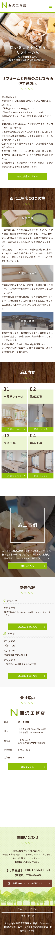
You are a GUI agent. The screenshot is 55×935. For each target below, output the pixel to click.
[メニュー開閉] (50, 6)
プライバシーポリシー (27, 909)
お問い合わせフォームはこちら (27, 883)
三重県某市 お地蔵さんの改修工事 (20, 664)
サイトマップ (27, 915)
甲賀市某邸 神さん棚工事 (16, 654)
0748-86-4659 (36, 732)
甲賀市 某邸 (10, 645)
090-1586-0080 (38, 729)
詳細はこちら (27, 565)
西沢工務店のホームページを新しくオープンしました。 (27, 614)
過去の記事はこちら (27, 626)
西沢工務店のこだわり (27, 176)
